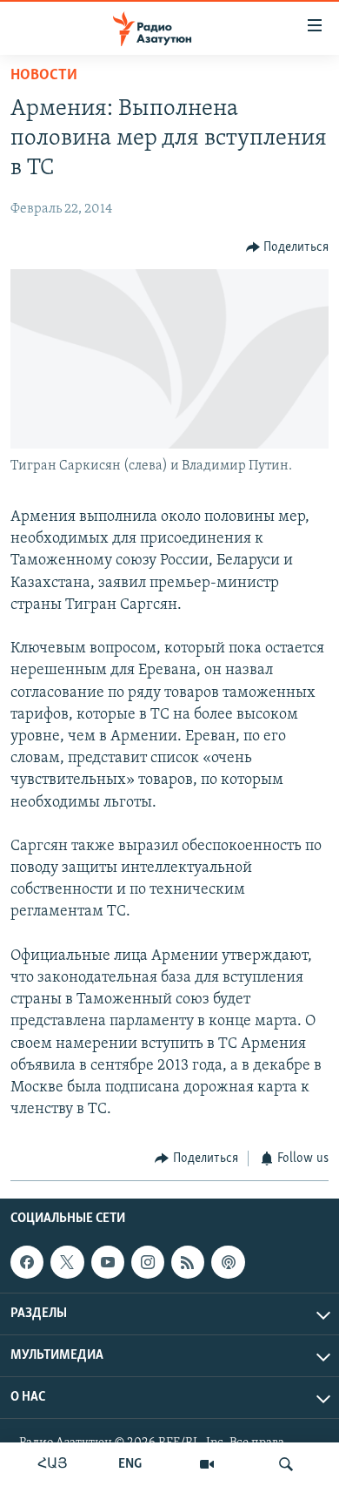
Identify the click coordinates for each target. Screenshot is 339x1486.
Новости (43, 76)
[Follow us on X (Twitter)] (66, 1262)
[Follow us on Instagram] (147, 1262)
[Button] (287, 247)
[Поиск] (286, 1464)
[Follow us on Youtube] (107, 1262)
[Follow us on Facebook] (26, 1262)
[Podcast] (227, 1262)
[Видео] (207, 1464)
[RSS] (187, 1262)
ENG (130, 1464)
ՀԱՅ (52, 1464)
